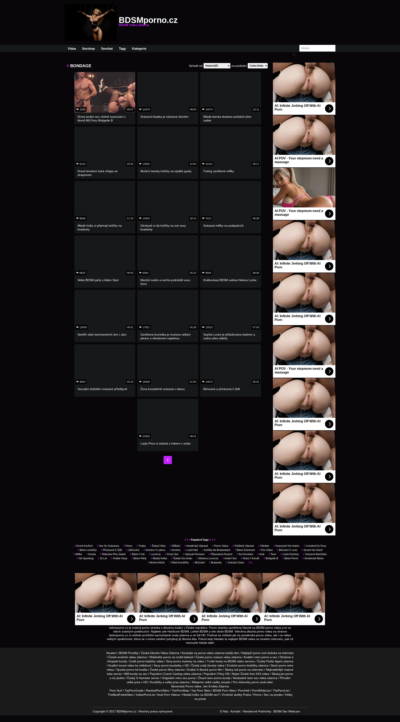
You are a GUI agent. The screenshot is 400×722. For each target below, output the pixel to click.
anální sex (229, 558)
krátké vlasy (119, 558)
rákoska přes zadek (113, 554)
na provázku (244, 554)
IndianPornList (145, 694)
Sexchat (107, 48)
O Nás (224, 711)
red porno (240, 669)
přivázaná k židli (111, 550)
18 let (102, 558)
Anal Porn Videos (168, 694)
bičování (199, 562)
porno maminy (182, 661)
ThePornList (281, 690)
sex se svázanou (108, 545)
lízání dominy (289, 554)
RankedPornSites (157, 690)
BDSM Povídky (129, 653)
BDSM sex (211, 694)
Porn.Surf (116, 690)
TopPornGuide (134, 690)
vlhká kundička (179, 562)
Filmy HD (223, 673)
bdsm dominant (245, 550)
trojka (141, 545)
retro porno (261, 657)
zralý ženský (208, 665)
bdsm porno (290, 558)
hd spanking (85, 558)
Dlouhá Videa (159, 653)
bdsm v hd (137, 554)
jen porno (287, 673)
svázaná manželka (315, 554)
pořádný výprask (243, 545)
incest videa (126, 665)
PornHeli (243, 690)
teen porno (214, 678)
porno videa (220, 545)
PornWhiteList (261, 690)
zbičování (132, 550)
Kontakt (235, 711)
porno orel (259, 653)
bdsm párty (138, 558)
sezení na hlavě (312, 550)
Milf (126, 673)
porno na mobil (173, 657)
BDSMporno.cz (148, 23)
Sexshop (88, 48)
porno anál (258, 682)
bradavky (215, 562)
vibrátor (263, 545)
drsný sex (172, 554)
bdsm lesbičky (87, 550)
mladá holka (159, 558)
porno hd (132, 669)
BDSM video (236, 661)
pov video (266, 550)
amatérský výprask (196, 545)
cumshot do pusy (315, 545)
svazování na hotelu (286, 545)
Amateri (111, 653)
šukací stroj (157, 545)
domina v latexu (154, 550)
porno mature (214, 657)
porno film (215, 669)
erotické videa (127, 657)
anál (260, 554)
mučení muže (156, 562)
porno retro (286, 665)
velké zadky (212, 682)
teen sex (253, 678)
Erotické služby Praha (236, 694)
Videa (72, 48)
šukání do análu (181, 558)
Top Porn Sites (200, 690)
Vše (250, 562)
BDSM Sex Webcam (286, 711)
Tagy (122, 48)
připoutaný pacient (220, 554)
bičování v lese (287, 550)
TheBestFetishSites (120, 694)
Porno (189, 686)
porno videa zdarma (211, 653)
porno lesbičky (247, 665)
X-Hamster (143, 678)
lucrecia (155, 554)
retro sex (181, 678)
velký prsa (172, 682)
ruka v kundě (250, 558)
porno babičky (146, 661)
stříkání (175, 545)
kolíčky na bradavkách (216, 550)
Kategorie (139, 48)
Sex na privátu (273, 694)
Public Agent (274, 661)
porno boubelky (171, 665)
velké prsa (133, 682)
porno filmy (166, 669)
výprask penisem (194, 554)
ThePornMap (180, 690)
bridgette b (271, 558)
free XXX (255, 673)
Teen (272, 554)
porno (127, 545)
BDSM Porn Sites (224, 690)
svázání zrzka (235, 562)
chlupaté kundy (117, 661)
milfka (77, 554)
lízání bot (191, 550)
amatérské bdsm (313, 558)
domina (174, 550)
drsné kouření (83, 545)
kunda (91, 554)
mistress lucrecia (207, 558)
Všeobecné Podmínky (256, 711)
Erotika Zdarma (219, 686)
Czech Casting (172, 673)
